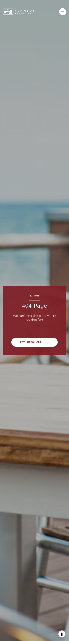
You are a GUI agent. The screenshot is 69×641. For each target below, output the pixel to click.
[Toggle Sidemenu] (62, 11)
